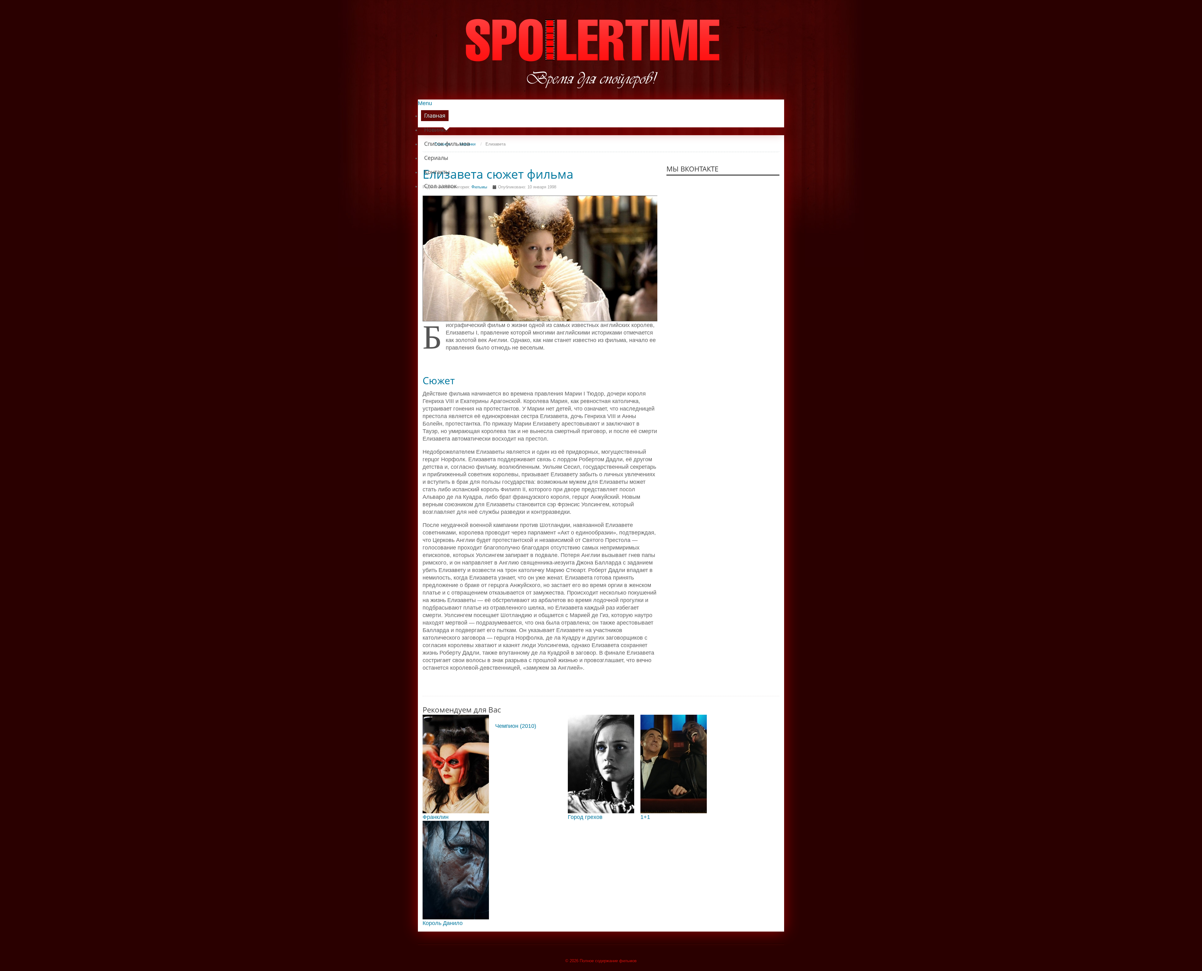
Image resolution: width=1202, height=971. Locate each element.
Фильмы (479, 187)
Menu (425, 103)
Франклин (436, 817)
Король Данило (443, 923)
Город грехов (585, 817)
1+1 (645, 817)
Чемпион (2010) (515, 726)
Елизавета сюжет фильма (498, 174)
